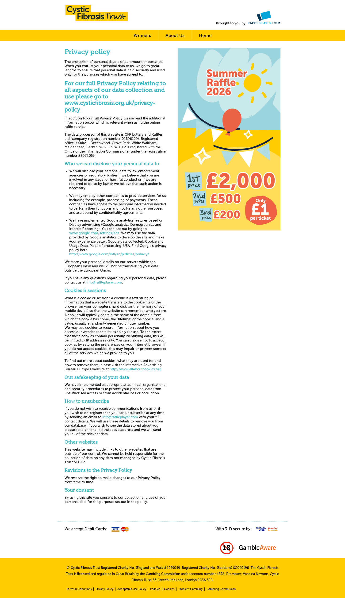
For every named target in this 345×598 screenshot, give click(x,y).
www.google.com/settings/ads (94, 233)
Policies (155, 589)
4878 (220, 574)
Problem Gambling (190, 589)
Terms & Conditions (79, 589)
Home (205, 35)
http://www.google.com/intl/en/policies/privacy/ (109, 254)
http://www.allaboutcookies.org (135, 369)
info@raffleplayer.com (104, 282)
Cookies (169, 589)
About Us (174, 35)
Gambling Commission (221, 589)
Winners (142, 35)
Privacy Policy (104, 589)
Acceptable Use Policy (131, 589)
